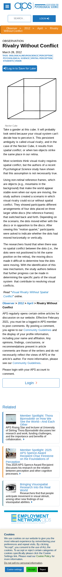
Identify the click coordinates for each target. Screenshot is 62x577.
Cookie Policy (43, 556)
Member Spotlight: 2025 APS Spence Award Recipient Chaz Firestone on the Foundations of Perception (29, 456)
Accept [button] (31, 569)
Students (8, 61)
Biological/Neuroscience (23, 55)
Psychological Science (16, 58)
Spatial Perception (41, 58)
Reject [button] (43, 569)
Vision (18, 61)
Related (9, 407)
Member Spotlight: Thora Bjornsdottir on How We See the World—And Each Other (37, 420)
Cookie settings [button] (14, 569)
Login (43, 18)
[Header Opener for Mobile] (7, 6)
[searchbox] (19, 18)
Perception (45, 55)
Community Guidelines (37, 330)
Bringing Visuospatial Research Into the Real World (35, 487)
